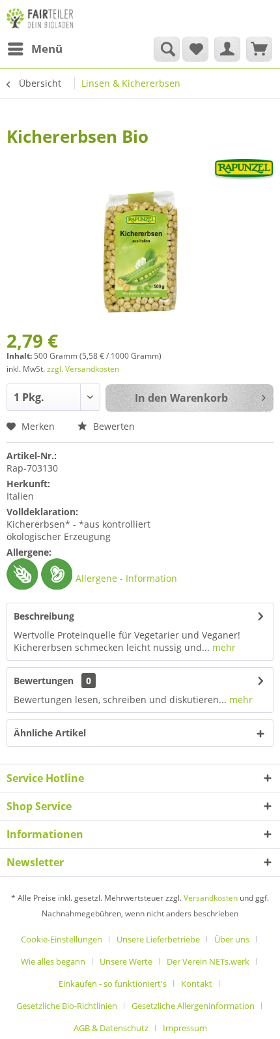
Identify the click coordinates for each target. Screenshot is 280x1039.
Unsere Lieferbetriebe (158, 939)
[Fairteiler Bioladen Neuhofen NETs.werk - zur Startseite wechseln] (41, 18)
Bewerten (113, 426)
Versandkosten (211, 897)
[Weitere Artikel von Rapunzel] (243, 169)
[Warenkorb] (259, 49)
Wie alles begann (53, 961)
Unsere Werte (126, 961)
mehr (223, 647)
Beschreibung (44, 616)
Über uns (231, 939)
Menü (47, 48)
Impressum (185, 1028)
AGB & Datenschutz (111, 1028)
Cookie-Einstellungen (61, 939)
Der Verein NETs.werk (208, 961)
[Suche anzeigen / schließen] (167, 49)
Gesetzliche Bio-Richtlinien (66, 1006)
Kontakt (196, 983)
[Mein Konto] (227, 49)
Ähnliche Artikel (50, 733)
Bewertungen (44, 680)
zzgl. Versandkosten (83, 368)
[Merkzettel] (195, 49)
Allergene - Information (126, 578)
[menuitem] (34, 49)
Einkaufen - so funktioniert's (113, 983)
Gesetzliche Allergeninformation (193, 1006)
